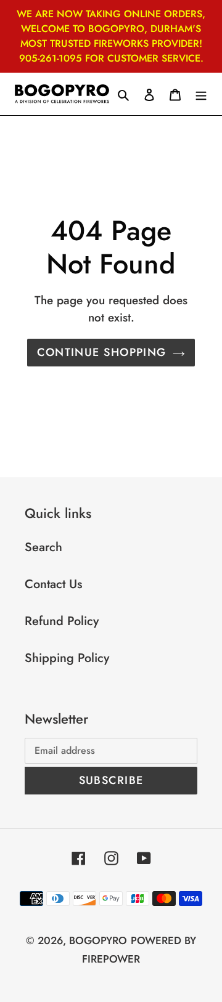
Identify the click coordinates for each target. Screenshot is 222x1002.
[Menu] (201, 94)
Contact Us (53, 584)
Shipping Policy (67, 658)
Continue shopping (101, 352)
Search (43, 547)
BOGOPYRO (98, 940)
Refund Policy (62, 621)
